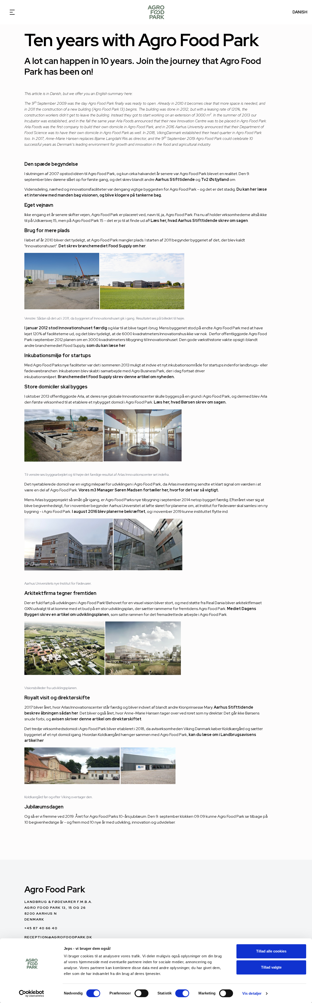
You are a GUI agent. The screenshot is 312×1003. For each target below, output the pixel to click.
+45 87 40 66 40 (40, 928)
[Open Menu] (12, 12)
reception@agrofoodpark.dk (58, 937)
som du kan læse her (106, 345)
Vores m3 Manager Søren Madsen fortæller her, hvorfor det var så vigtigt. (149, 490)
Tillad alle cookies (271, 951)
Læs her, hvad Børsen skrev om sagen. (190, 402)
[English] (156, 12)
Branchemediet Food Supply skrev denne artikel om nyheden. (117, 376)
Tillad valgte (271, 967)
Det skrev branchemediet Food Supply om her (102, 245)
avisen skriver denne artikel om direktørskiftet (96, 719)
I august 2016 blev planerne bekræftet (108, 511)
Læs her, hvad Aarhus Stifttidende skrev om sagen (199, 220)
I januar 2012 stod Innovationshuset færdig (65, 328)
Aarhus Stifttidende (175, 179)
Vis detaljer (252, 993)
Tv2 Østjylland (215, 179)
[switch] (141, 993)
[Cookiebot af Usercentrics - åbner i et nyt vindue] (31, 993)
